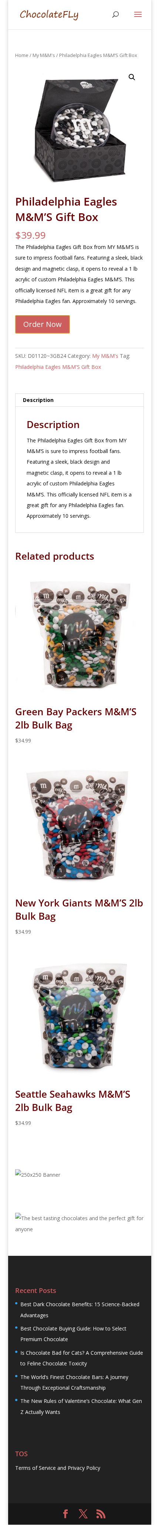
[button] (132, 77)
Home (21, 55)
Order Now (42, 324)
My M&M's (44, 55)
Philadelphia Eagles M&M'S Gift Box (58, 366)
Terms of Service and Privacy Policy (57, 1467)
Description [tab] (38, 399)
